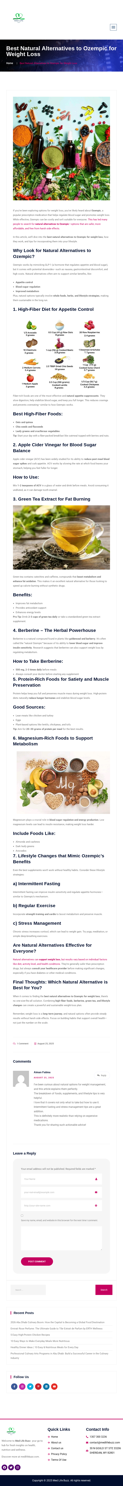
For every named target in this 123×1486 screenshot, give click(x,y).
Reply (103, 1075)
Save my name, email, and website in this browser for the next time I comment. (59, 1220)
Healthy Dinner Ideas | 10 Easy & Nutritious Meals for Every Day (44, 1347)
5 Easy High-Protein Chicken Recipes (30, 1334)
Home (9, 63)
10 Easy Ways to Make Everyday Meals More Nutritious (40, 1341)
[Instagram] (17, 1467)
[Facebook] (4, 1467)
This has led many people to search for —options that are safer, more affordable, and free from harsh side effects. (60, 224)
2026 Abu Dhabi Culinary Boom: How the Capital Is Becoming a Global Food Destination (57, 1322)
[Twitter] (11, 1467)
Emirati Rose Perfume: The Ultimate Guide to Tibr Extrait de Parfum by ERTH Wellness (56, 1328)
